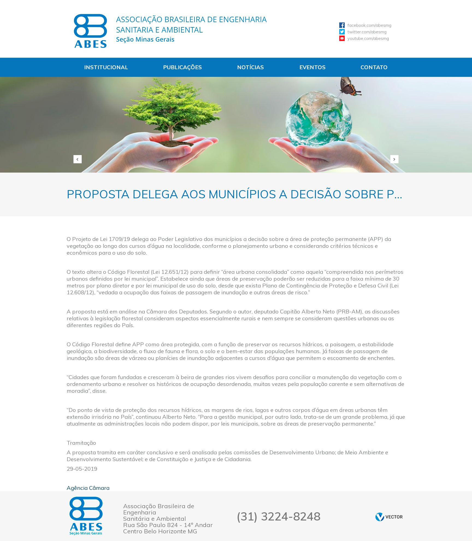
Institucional (106, 67)
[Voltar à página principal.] (170, 31)
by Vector (389, 516)
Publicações (182, 67)
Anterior (77, 159)
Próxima (394, 159)
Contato (374, 67)
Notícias (250, 67)
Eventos (312, 67)
